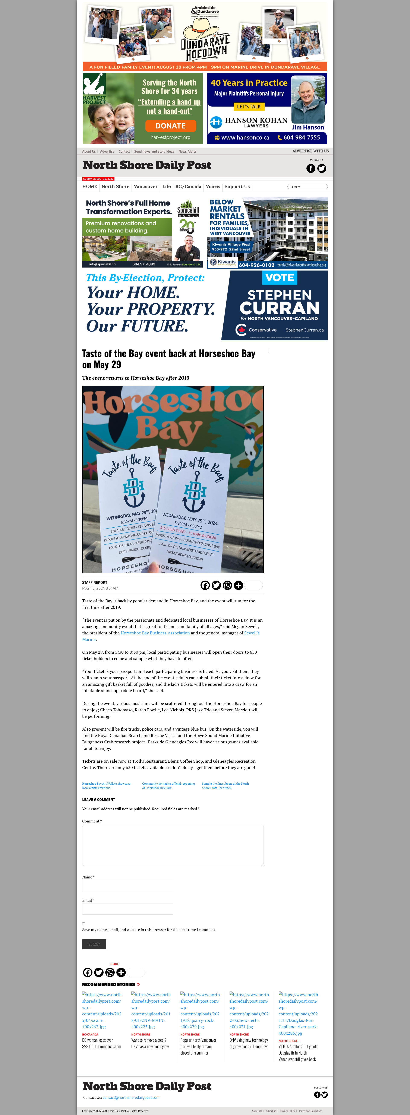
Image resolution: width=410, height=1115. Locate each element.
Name (88, 877)
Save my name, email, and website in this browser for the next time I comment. (149, 929)
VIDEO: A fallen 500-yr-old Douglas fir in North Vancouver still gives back (298, 1052)
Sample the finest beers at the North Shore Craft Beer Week (225, 785)
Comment (92, 821)
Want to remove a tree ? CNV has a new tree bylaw (150, 1043)
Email (88, 900)
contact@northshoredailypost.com (131, 1097)
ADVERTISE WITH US (311, 150)
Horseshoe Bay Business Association (155, 633)
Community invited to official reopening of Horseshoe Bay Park (168, 785)
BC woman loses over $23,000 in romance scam (101, 1043)
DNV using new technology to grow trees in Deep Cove (249, 1043)
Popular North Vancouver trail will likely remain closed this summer (198, 1046)
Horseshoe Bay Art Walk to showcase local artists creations (106, 785)
